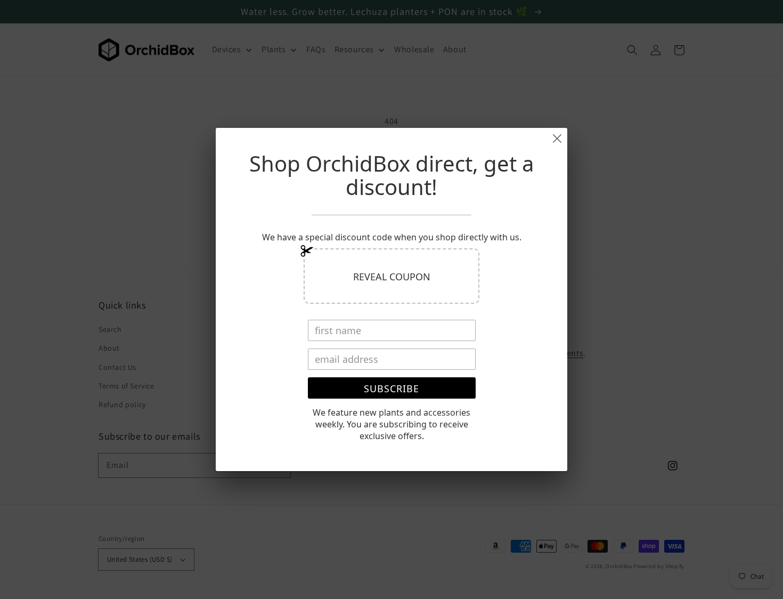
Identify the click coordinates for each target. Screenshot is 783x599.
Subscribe (391, 388)
